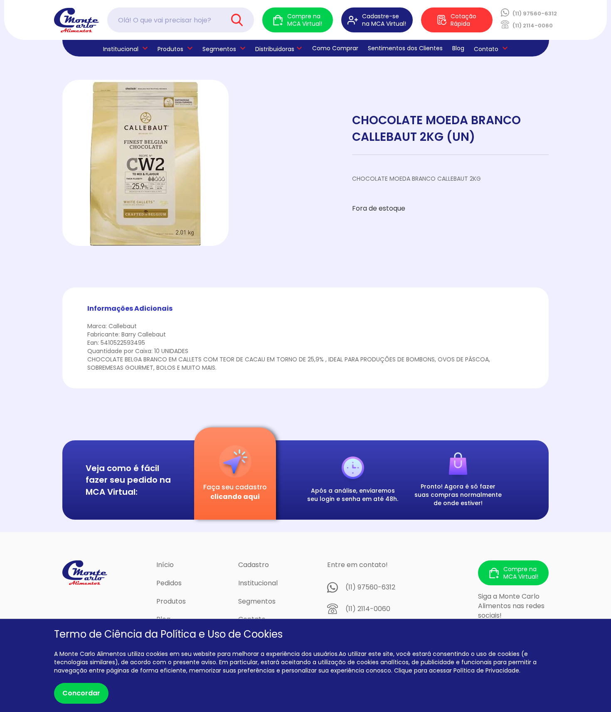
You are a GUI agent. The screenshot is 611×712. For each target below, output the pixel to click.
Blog (458, 48)
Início (165, 565)
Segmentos (219, 49)
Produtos (170, 49)
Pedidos (169, 583)
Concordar (81, 693)
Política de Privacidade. (486, 670)
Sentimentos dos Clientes (405, 48)
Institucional (258, 583)
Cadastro (253, 565)
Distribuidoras (274, 49)
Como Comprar (335, 48)
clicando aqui (235, 496)
